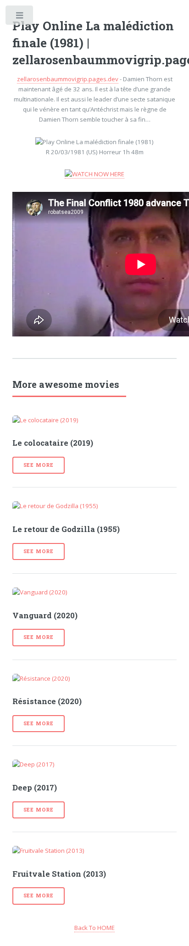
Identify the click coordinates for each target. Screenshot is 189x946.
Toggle (20, 17)
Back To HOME (94, 928)
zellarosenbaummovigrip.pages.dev (67, 79)
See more (38, 465)
